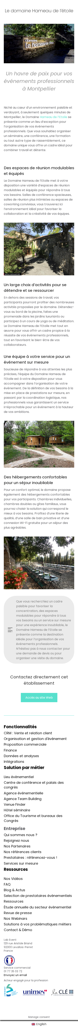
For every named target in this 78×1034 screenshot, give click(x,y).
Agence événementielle (23, 793)
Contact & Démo (18, 929)
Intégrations (14, 761)
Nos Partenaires (17, 846)
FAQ (7, 884)
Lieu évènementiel (19, 777)
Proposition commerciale (25, 744)
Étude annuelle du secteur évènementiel (37, 907)
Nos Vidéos (13, 878)
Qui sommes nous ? (20, 834)
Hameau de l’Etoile (53, 117)
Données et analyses (21, 756)
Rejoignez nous (16, 840)
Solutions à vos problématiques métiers (37, 924)
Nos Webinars (15, 918)
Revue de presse (18, 912)
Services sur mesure (21, 863)
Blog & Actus (14, 890)
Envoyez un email (15, 975)
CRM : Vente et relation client (28, 733)
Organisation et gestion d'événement (35, 738)
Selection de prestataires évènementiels (38, 895)
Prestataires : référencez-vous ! (30, 857)
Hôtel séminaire (17, 810)
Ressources (13, 901)
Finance (10, 750)
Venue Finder (15, 804)
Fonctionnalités (20, 727)
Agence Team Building (22, 798)
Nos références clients (22, 851)
